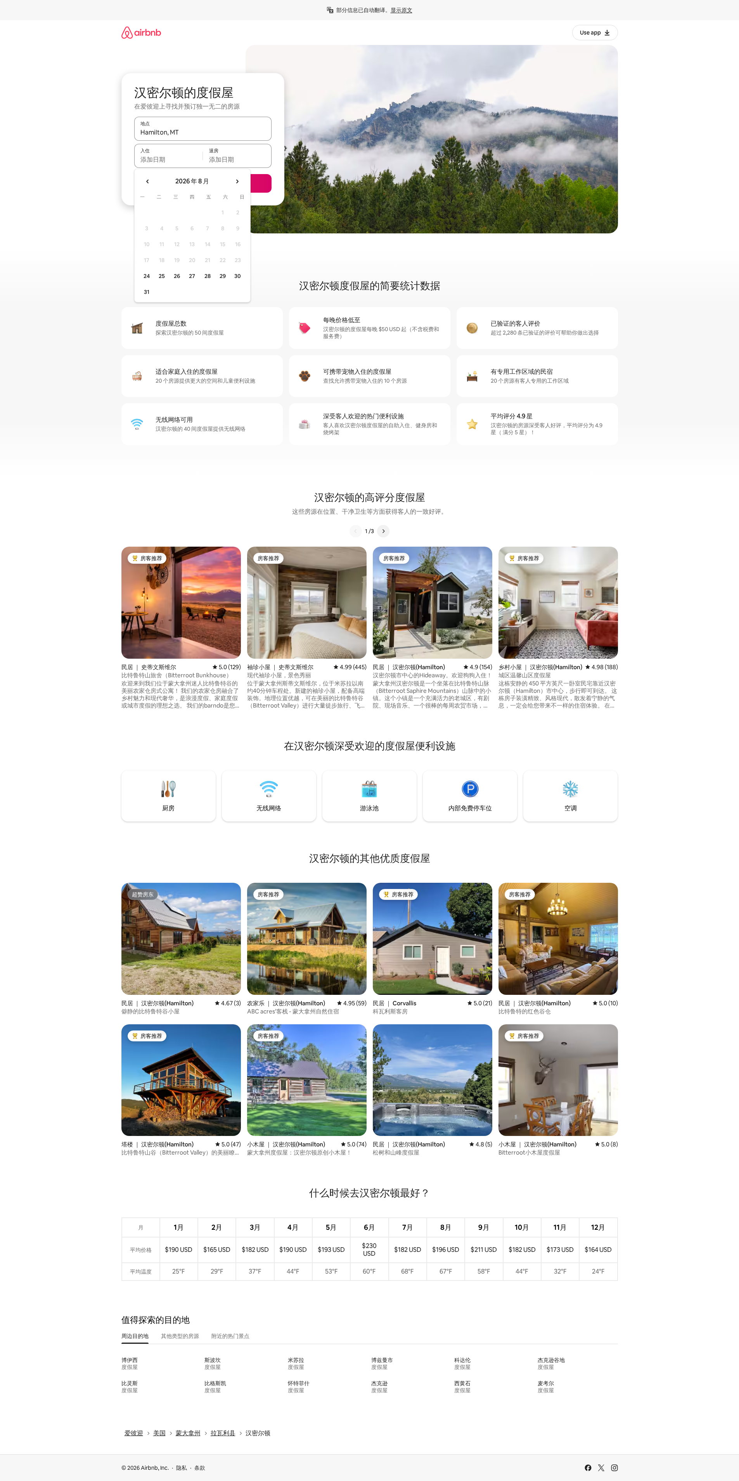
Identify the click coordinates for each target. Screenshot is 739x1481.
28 (207, 276)
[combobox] (202, 132)
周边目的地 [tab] (135, 1336)
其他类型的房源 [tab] (180, 1336)
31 (146, 291)
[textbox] (168, 159)
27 (192, 276)
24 (147, 276)
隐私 (181, 1467)
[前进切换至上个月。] (147, 181)
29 (223, 276)
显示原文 (401, 10)
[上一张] (356, 531)
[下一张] (383, 531)
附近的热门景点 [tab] (230, 1336)
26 (177, 276)
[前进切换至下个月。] (237, 181)
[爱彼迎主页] (141, 32)
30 (237, 276)
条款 (199, 1467)
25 (162, 276)
